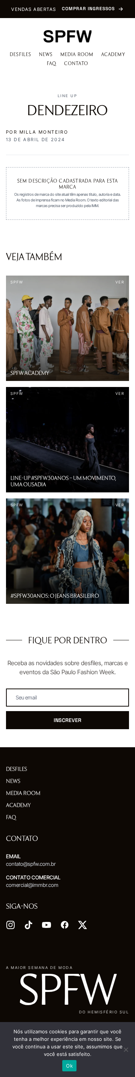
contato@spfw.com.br (31, 864)
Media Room (77, 54)
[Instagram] (10, 924)
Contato (76, 63)
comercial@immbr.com (32, 885)
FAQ (52, 63)
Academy (113, 54)
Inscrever (67, 720)
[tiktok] (28, 924)
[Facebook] (64, 924)
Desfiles (21, 54)
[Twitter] (82, 924)
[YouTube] (46, 924)
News (46, 54)
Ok (69, 1066)
